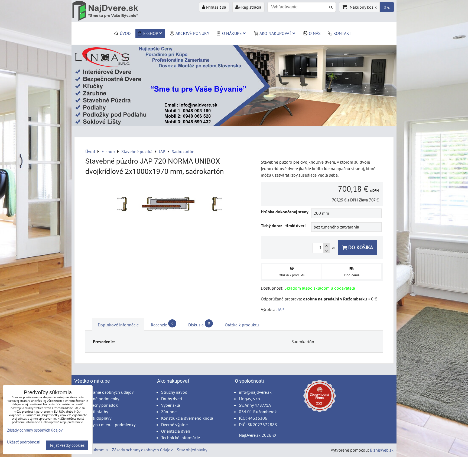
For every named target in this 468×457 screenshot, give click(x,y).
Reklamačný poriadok (98, 405)
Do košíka (360, 247)
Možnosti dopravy (94, 418)
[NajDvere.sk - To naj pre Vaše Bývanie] (234, 124)
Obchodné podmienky (98, 398)
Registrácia (250, 7)
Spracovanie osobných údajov (106, 392)
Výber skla (170, 405)
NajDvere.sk (250, 435)
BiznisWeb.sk (382, 450)
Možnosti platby (93, 411)
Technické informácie (180, 437)
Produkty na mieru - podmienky (106, 424)
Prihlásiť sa (215, 7)
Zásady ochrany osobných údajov (142, 449)
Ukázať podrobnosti (23, 442)
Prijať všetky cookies (67, 445)
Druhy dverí (171, 398)
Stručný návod (174, 392)
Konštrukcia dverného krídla (187, 418)
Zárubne (169, 411)
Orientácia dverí (175, 431)
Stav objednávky (192, 449)
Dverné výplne (174, 424)
